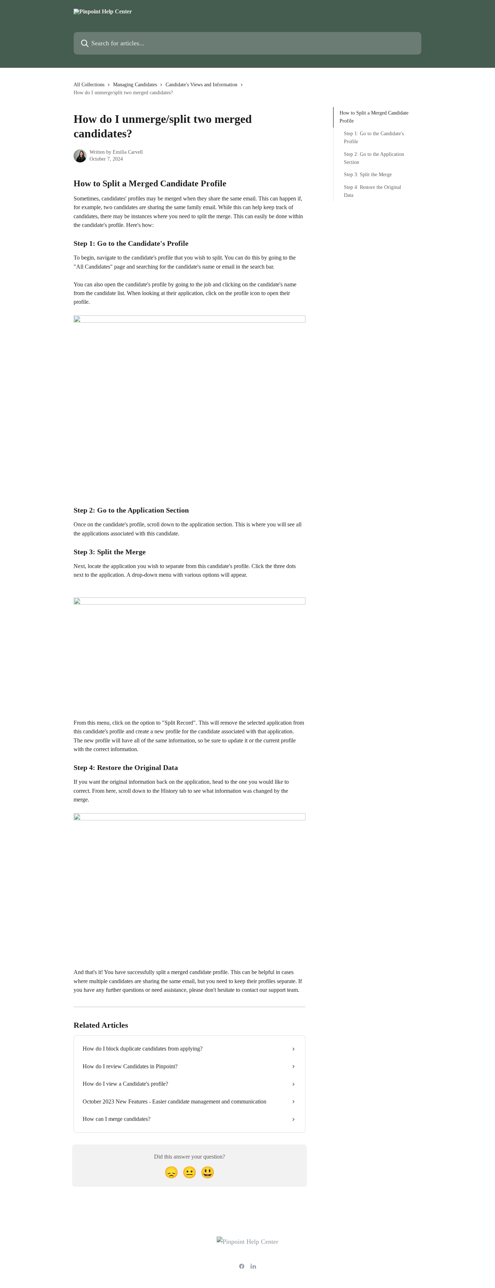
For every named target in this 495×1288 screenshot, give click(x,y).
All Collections (89, 84)
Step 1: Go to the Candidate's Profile (374, 137)
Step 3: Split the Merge (368, 174)
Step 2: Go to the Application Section (374, 158)
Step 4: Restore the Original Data (372, 191)
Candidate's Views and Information (201, 84)
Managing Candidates (135, 84)
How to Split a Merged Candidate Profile (374, 117)
